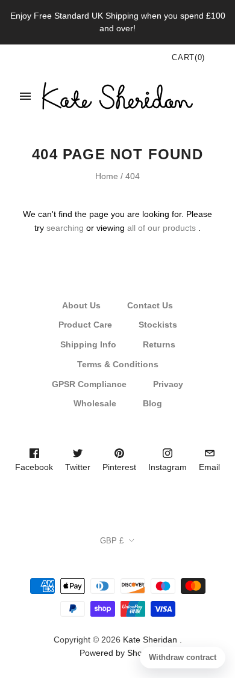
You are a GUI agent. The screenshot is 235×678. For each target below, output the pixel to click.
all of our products (161, 228)
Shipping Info (88, 344)
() (188, 57)
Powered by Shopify (117, 653)
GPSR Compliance (89, 384)
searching (65, 228)
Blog (152, 403)
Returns (159, 344)
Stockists (158, 324)
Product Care (85, 324)
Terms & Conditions (117, 364)
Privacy (168, 384)
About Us (81, 305)
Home (106, 176)
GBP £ (112, 540)
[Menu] (25, 96)
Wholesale (95, 403)
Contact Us (150, 305)
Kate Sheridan (150, 639)
